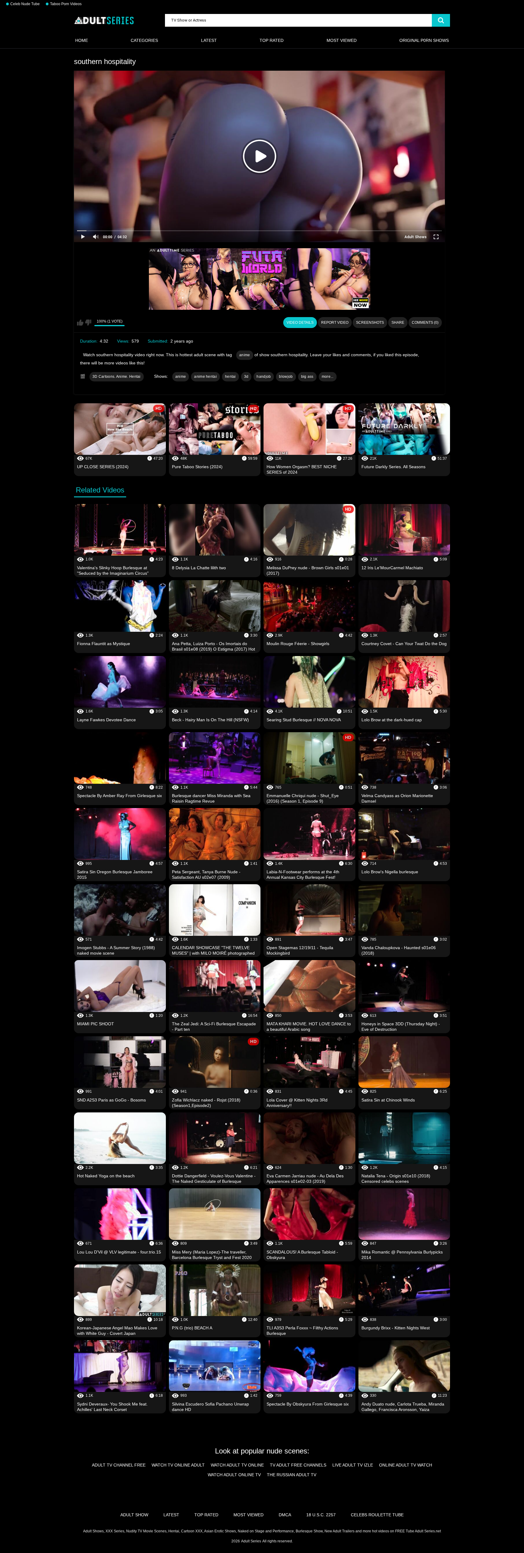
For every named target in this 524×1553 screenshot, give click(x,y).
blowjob (286, 376)
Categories (144, 40)
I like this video (80, 323)
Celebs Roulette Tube (377, 1514)
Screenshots (370, 322)
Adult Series (251, 1541)
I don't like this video (88, 323)
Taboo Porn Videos (66, 4)
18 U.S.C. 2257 (321, 1514)
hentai (230, 376)
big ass (307, 376)
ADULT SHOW (134, 1514)
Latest (209, 40)
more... (328, 376)
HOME (81, 40)
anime (244, 355)
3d (246, 376)
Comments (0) (425, 322)
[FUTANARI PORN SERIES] (259, 279)
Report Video (334, 322)
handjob (264, 376)
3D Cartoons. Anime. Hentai (116, 376)
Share (397, 322)
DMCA (285, 1514)
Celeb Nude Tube (25, 4)
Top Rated (272, 40)
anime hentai (205, 376)
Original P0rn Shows (424, 40)
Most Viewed (342, 40)
